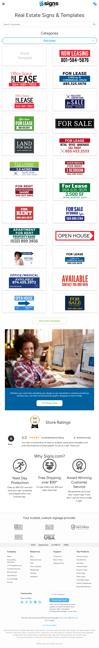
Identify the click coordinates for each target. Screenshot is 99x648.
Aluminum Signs (82, 556)
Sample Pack (34, 570)
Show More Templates (49, 321)
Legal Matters (12, 575)
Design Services (35, 560)
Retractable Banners (83, 587)
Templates (34, 576)
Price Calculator (35, 566)
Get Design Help (49, 403)
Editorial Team (12, 572)
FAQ (31, 563)
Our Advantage (12, 579)
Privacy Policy (63, 618)
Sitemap (33, 573)
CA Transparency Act (14, 565)
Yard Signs (80, 563)
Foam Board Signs (82, 580)
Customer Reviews (13, 569)
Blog (31, 556)
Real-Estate (50, 40)
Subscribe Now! (59, 600)
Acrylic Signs (80, 573)
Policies (10, 582)
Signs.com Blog (26, 598)
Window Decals (81, 566)
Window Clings (81, 570)
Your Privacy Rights (49, 625)
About (9, 556)
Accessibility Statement (11, 561)
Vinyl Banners (81, 560)
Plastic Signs (80, 576)
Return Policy (58, 560)
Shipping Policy (58, 563)
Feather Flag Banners (83, 583)
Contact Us (57, 556)
